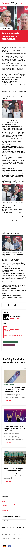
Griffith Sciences (8, 326)
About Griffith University (5, 505)
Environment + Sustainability (11, 342)
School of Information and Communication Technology (13, 336)
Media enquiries (17, 500)
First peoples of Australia (7, 541)
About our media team (19, 508)
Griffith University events (6, 501)
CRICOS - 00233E (6, 538)
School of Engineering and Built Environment (11, 330)
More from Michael (14, 318)
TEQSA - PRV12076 (16, 538)
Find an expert (17, 504)
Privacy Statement (6, 534)
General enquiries (6, 508)
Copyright (14, 534)
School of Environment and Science (12, 333)
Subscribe (4, 510)
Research (15, 326)
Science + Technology (9, 344)
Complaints (21, 534)
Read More (8, 400)
